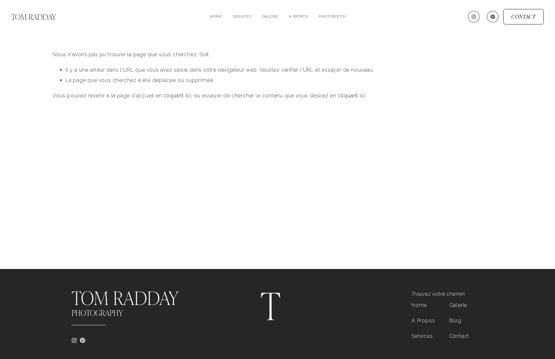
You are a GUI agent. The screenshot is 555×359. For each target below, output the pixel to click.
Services (422, 336)
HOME (216, 16)
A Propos (423, 321)
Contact (459, 336)
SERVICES (242, 16)
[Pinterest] (492, 16)
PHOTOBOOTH (332, 16)
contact (523, 16)
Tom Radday (33, 17)
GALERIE (270, 16)
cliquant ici (177, 96)
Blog (455, 321)
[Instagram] (474, 16)
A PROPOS (298, 16)
